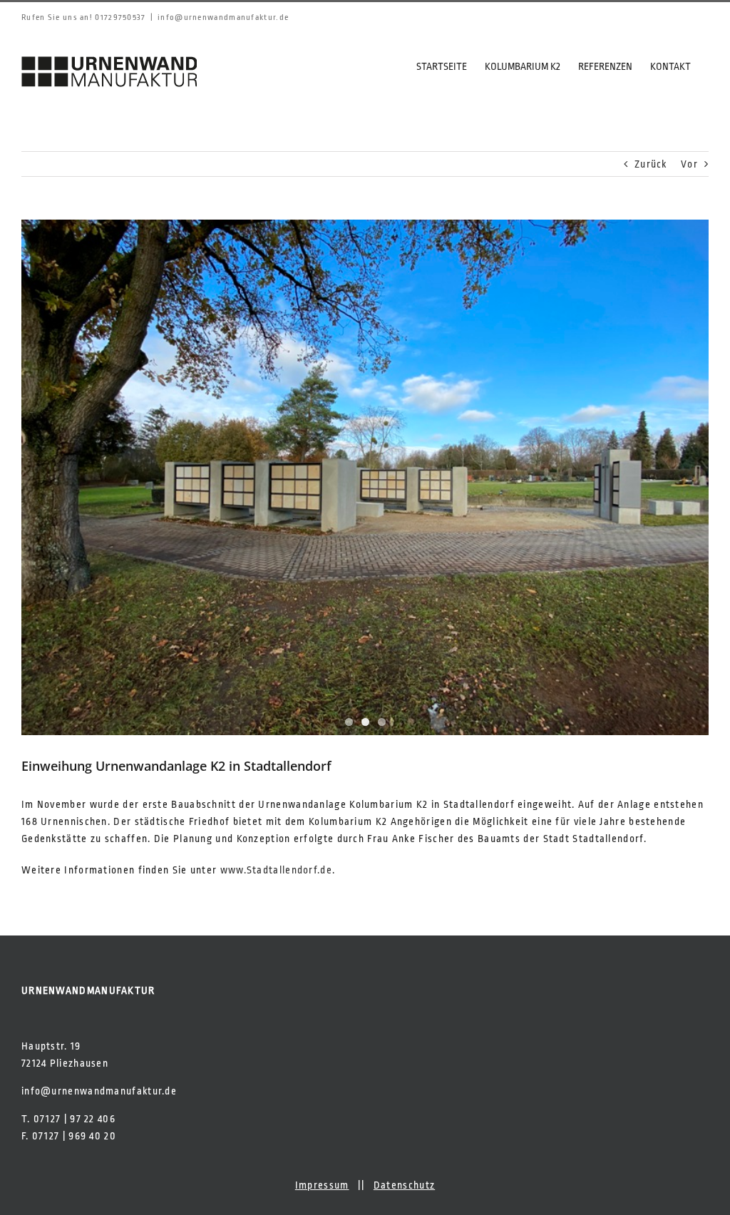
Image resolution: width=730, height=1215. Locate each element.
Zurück (650, 164)
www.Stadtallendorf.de (276, 870)
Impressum (322, 1185)
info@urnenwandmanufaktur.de (223, 17)
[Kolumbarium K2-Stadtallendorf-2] (365, 477)
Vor (689, 164)
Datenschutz (404, 1185)
